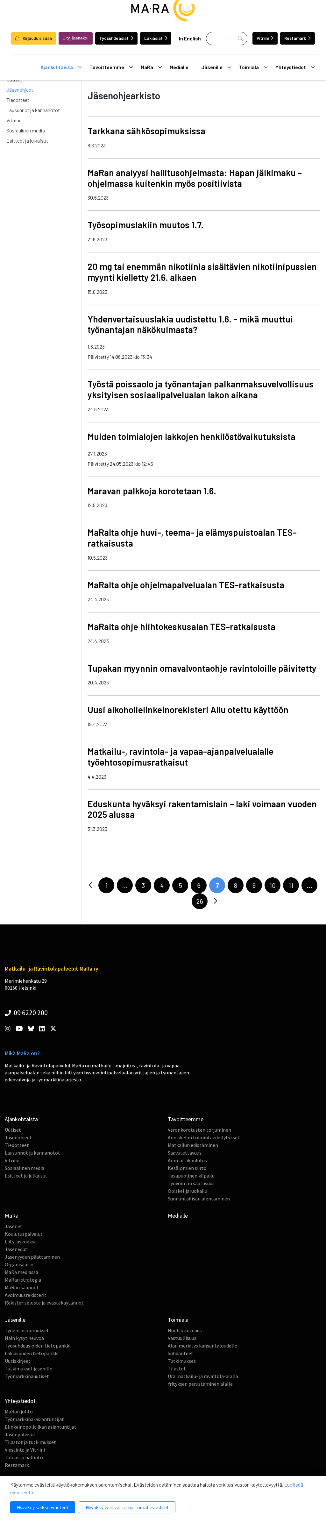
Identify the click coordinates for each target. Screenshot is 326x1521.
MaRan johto (19, 1411)
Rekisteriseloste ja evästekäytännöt (44, 1302)
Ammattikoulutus (187, 1160)
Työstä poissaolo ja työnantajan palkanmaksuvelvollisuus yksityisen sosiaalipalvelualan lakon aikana (201, 389)
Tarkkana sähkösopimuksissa (146, 130)
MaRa (147, 67)
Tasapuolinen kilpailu (191, 1175)
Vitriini (263, 38)
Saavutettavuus (185, 1153)
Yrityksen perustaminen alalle (200, 1384)
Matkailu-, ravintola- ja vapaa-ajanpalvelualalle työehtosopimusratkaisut (180, 757)
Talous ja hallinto (24, 1457)
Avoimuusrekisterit (25, 1295)
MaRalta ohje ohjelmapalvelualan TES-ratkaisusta (186, 584)
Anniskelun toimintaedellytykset (204, 1137)
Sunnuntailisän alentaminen (199, 1198)
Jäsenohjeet (19, 90)
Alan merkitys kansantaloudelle (202, 1345)
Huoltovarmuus (185, 1330)
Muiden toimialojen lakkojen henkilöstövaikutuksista (191, 436)
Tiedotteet (17, 100)
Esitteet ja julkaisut (27, 141)
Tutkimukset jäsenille (28, 1368)
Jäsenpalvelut (20, 1434)
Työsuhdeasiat (114, 38)
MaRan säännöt (22, 1287)
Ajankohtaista (56, 67)
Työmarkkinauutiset (27, 1376)
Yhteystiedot (290, 67)
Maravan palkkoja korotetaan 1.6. (152, 490)
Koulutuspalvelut (24, 1234)
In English (190, 38)
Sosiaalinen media (25, 130)
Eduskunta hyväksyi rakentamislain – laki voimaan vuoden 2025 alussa (202, 809)
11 (291, 885)
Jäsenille (212, 67)
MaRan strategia (23, 1280)
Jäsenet (13, 1226)
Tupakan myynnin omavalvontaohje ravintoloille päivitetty (202, 668)
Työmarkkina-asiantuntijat (34, 1419)
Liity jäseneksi (20, 1241)
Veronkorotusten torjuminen (199, 1130)
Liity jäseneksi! (76, 38)
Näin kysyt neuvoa (24, 1338)
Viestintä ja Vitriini (25, 1450)
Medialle (179, 67)
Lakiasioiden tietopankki (32, 1353)
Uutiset (13, 1130)
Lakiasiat (153, 38)
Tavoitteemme (106, 67)
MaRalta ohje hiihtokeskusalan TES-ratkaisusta (181, 626)
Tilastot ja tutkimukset (30, 1442)
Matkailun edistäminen (193, 1145)
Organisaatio (19, 1264)
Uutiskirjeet (18, 1361)
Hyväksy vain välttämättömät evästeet (127, 1507)
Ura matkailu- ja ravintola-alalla (203, 1376)
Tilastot (177, 1368)
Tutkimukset (182, 1361)
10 (273, 885)
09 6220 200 (30, 1012)
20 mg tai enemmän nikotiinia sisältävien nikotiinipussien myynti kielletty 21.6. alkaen (202, 272)
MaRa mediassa (21, 1272)
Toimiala (249, 67)
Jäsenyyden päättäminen (32, 1257)
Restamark (295, 38)
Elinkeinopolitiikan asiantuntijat (40, 1427)
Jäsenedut (16, 1249)
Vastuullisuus (182, 1338)
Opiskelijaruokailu (187, 1191)
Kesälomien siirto (187, 1168)
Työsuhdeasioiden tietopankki (37, 1345)
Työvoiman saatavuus (191, 1183)
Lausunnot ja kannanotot (33, 110)
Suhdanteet (180, 1353)
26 (199, 901)
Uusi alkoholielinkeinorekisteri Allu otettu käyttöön (188, 709)
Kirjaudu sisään (37, 38)
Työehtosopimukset (27, 1330)
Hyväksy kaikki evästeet (42, 1507)
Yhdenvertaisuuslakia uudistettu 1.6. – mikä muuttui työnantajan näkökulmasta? (190, 324)
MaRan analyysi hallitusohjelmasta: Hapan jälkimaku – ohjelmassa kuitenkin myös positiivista (195, 178)
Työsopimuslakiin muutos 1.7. (145, 224)
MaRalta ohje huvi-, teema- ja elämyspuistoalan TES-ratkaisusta (192, 537)
